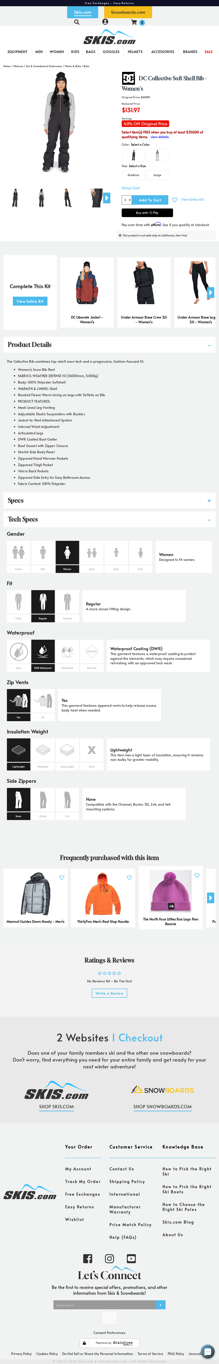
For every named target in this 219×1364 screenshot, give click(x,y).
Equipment (18, 51)
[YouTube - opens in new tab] (131, 1258)
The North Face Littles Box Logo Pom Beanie (170, 921)
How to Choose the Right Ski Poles (184, 1207)
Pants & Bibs (73, 66)
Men (39, 51)
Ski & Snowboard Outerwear (44, 66)
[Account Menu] (105, 22)
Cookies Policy (47, 1353)
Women (57, 51)
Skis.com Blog (178, 1222)
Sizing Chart (131, 188)
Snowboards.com (128, 12)
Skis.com (82, 12)
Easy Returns (79, 1206)
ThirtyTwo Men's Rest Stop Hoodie (103, 921)
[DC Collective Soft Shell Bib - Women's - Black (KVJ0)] (15, 196)
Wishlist (74, 1219)
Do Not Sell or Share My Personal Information (97, 1353)
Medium (133, 175)
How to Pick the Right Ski (187, 1171)
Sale (209, 51)
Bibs (86, 66)
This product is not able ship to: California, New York (155, 235)
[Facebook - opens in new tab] (87, 1258)
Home (7, 66)
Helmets (135, 51)
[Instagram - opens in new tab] (109, 1258)
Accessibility (198, 1353)
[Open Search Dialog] (77, 22)
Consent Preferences (109, 1332)
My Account (78, 1168)
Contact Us (122, 1168)
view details (160, 136)
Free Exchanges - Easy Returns (109, 3)
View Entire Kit (192, 199)
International (125, 1194)
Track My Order (83, 1181)
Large (157, 175)
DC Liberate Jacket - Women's (87, 319)
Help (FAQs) (123, 1237)
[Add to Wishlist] (174, 199)
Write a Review (109, 993)
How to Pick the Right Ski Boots (187, 1189)
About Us (173, 1234)
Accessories (162, 51)
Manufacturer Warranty (125, 1209)
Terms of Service (150, 1353)
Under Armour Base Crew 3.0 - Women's (144, 319)
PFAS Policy (176, 1353)
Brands (190, 51)
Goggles (111, 51)
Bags (90, 51)
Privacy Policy (21, 1353)
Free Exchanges (82, 1194)
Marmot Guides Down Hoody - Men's (35, 921)
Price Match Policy (131, 1224)
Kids (75, 51)
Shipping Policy (127, 1181)
